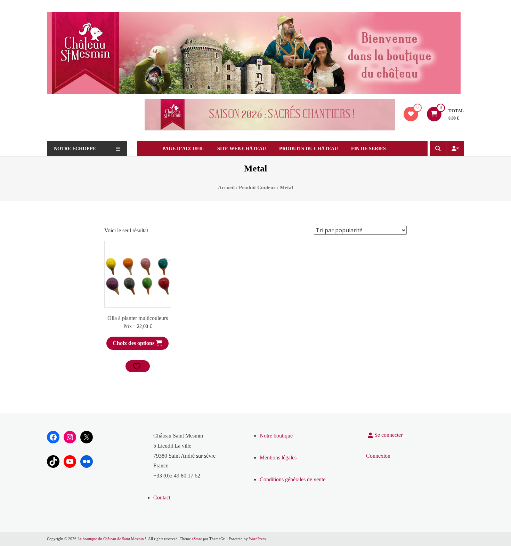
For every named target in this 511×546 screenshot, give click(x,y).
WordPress (257, 539)
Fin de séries (368, 148)
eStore (197, 539)
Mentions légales (278, 457)
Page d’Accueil (183, 148)
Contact (161, 497)
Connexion (378, 456)
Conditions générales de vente (292, 479)
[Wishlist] (411, 114)
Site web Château (241, 148)
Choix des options (133, 343)
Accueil (226, 187)
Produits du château (308, 148)
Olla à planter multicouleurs (137, 318)
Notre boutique (276, 436)
